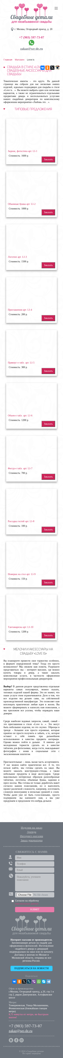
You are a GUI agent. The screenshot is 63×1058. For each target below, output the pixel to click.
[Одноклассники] (47, 68)
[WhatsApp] (39, 981)
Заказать (48, 159)
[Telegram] (49, 981)
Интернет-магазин (31, 836)
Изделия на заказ (31, 827)
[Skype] (44, 981)
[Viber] (34, 981)
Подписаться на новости (31, 968)
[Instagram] (57, 68)
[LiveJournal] (29, 981)
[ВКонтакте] (42, 68)
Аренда (31, 831)
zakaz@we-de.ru (31, 48)
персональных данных (26, 903)
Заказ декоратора (32, 840)
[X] (52, 68)
